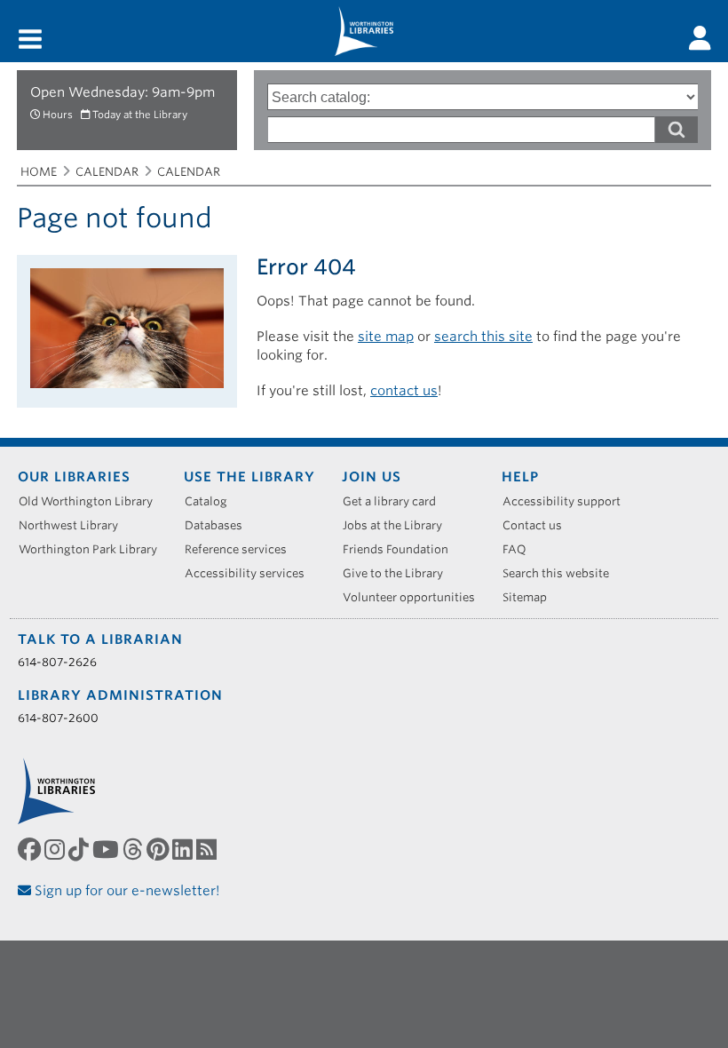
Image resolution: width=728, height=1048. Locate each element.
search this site (483, 337)
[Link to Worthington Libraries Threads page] (134, 850)
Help (520, 477)
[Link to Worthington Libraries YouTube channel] (107, 850)
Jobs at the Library (398, 525)
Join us (371, 477)
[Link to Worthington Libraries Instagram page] (56, 850)
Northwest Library (74, 525)
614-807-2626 (57, 662)
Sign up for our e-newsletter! (125, 891)
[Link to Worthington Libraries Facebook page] (31, 850)
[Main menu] (30, 40)
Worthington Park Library (94, 549)
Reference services (242, 549)
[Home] (364, 31)
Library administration (120, 695)
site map (386, 337)
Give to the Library (399, 573)
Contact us (538, 525)
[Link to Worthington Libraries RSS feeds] (208, 850)
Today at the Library (139, 114)
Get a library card (395, 501)
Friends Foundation (401, 549)
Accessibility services (251, 573)
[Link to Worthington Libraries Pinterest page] (159, 850)
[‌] (700, 38)
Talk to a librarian (100, 639)
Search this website (562, 573)
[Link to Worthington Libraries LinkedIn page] (184, 850)
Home (38, 172)
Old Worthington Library (92, 501)
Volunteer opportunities (415, 597)
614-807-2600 (58, 718)
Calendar (106, 172)
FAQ (520, 549)
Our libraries (74, 477)
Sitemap (531, 597)
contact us (404, 391)
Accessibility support (568, 501)
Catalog (212, 501)
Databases (219, 525)
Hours (58, 114)
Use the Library (249, 477)
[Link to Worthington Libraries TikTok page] (80, 850)
